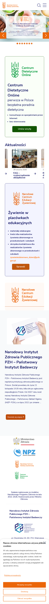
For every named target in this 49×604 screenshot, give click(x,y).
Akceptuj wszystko (24, 585)
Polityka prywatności (12, 575)
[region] (24, 571)
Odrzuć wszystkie (24, 598)
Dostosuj (24, 591)
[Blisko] (45, 542)
